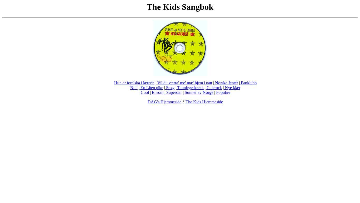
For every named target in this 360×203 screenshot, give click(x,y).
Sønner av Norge (198, 92)
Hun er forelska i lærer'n (134, 83)
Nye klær (232, 87)
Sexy (169, 87)
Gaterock (214, 87)
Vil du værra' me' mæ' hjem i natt (184, 83)
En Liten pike (151, 87)
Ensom (157, 92)
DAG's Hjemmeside (164, 102)
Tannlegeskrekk (190, 87)
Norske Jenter (226, 83)
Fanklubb (248, 83)
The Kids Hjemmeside (204, 102)
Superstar (173, 92)
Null (134, 87)
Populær (222, 92)
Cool (145, 92)
